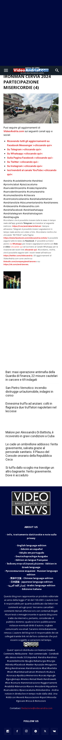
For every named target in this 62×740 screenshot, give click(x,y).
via (15, 244)
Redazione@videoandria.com (36, 708)
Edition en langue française (32, 559)
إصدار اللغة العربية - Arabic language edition (31, 585)
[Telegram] (35, 731)
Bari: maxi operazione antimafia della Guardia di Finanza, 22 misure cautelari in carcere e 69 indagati (32, 375)
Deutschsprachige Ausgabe (32, 556)
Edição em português (31, 552)
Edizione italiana (32, 589)
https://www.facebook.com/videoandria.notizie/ (25, 238)
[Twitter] (45, 731)
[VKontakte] (54, 731)
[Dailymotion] (7, 731)
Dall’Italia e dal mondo (22, 424)
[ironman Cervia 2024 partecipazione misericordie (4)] (31, 122)
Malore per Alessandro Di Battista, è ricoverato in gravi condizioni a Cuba (30, 434)
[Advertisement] (31, 33)
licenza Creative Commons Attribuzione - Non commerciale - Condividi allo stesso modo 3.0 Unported (31, 653)
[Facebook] (17, 731)
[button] (5, 70)
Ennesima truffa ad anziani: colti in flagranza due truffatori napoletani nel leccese (31, 407)
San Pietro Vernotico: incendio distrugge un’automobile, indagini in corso (29, 391)
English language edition (31, 545)
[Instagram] (26, 731)
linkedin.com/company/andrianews (19, 261)
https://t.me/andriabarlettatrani (26, 226)
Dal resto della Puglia (22, 364)
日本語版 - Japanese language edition (32, 581)
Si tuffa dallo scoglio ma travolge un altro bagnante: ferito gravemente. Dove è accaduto (30, 471)
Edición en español (32, 549)
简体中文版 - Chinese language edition (31, 578)
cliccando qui (17, 247)
